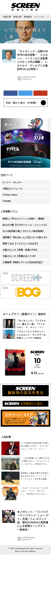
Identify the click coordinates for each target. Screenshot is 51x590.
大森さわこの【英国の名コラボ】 (20, 256)
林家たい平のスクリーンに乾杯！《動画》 (24, 218)
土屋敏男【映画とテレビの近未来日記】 (23, 262)
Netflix (7, 201)
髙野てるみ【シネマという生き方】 (21, 243)
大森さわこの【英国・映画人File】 (20, 250)
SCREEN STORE (29, 77)
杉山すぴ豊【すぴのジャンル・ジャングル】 (25, 225)
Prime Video (10, 195)
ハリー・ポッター (13, 182)
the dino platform (29, 551)
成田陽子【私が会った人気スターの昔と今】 (25, 237)
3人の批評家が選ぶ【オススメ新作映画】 (24, 231)
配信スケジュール (13, 188)
